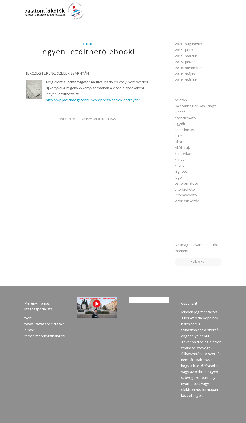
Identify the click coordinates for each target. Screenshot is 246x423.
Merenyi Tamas (104, 119)
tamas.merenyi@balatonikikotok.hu (52, 335)
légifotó (181, 171)
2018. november (188, 67)
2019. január (185, 61)
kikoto (179, 141)
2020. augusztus (188, 43)
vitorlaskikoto (186, 195)
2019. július (184, 49)
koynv (179, 165)
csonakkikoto (185, 117)
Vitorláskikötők (187, 201)
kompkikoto (184, 153)
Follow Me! (198, 262)
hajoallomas (184, 129)
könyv (179, 159)
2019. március (186, 55)
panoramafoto (186, 183)
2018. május (185, 73)
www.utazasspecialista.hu (45, 324)
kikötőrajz (183, 147)
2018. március (186, 79)
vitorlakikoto (185, 189)
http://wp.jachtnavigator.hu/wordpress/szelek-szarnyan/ (93, 99)
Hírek (87, 44)
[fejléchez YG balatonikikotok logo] (55, 11)
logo (178, 177)
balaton (181, 99)
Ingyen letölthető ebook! (87, 51)
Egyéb (180, 123)
